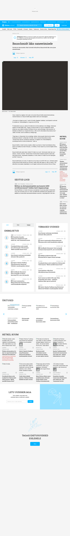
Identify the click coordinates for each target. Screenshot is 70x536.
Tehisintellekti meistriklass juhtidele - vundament (13, 321)
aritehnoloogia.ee (60, 21)
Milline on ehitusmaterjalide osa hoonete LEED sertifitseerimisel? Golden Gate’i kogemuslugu (32, 187)
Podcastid (19, 29)
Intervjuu (38, 347)
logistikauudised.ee (35, 21)
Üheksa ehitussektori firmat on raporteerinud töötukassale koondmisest (9, 352)
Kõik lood (9, 29)
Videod (30, 29)
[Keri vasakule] (3, 314)
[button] (17, 401)
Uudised (13, 244)
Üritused (25, 29)
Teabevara (36, 29)
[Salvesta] (31, 235)
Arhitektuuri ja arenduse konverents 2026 (40, 320)
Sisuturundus (43, 29)
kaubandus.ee (43, 21)
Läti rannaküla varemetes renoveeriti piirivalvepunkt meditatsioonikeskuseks (63, 208)
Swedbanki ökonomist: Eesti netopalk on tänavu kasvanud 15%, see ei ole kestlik (20, 273)
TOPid (14, 29)
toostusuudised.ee (26, 21)
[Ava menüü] (9, 22)
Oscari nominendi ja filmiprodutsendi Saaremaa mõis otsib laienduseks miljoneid (20, 282)
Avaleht (4, 29)
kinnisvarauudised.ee (16, 21)
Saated (13, 269)
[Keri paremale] (66, 314)
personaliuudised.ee (52, 21)
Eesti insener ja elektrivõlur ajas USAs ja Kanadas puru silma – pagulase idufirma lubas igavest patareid (49, 279)
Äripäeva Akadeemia (13, 318)
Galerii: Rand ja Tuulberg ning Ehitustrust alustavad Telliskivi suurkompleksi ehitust (20, 264)
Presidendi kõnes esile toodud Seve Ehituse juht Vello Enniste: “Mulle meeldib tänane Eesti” (20, 247)
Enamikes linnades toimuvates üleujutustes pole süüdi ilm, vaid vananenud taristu (20, 238)
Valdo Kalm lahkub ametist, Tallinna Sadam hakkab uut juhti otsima (26, 377)
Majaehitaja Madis (52, 29)
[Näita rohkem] (66, 22)
